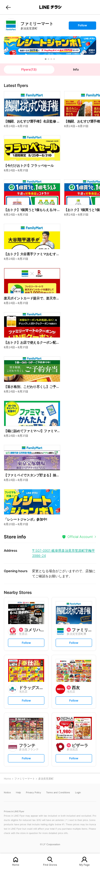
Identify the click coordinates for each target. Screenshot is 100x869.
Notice (7, 792)
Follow (82, 26)
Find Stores (50, 864)
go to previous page (8, 7)
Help (18, 792)
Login (78, 792)
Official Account (80, 537)
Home (15, 864)
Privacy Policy (33, 792)
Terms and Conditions (58, 792)
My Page (84, 864)
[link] (11, 25)
